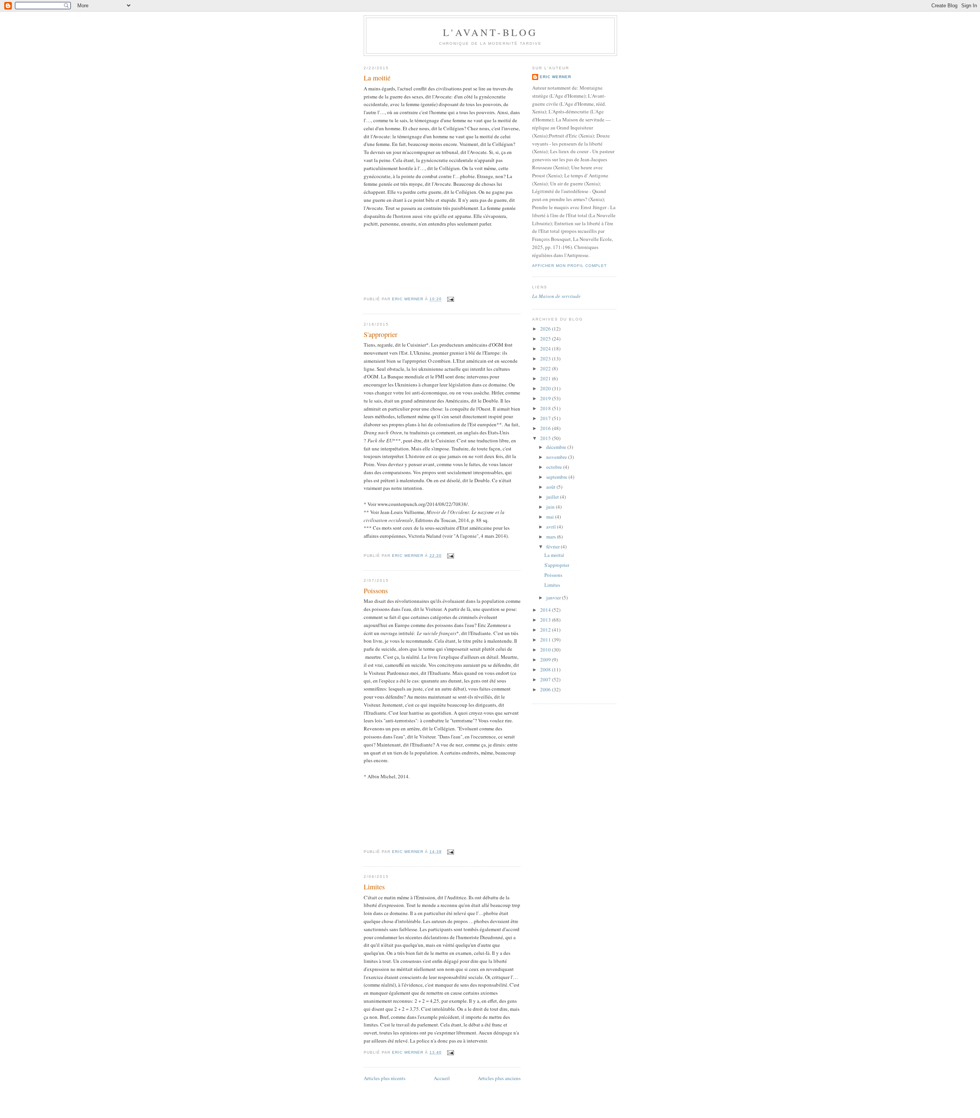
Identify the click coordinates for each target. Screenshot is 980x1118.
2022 (546, 368)
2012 (546, 629)
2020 (546, 388)
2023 (546, 358)
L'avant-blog (490, 32)
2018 (546, 408)
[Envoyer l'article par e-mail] (450, 299)
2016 (546, 428)
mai (550, 516)
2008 (546, 669)
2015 (546, 438)
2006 (546, 689)
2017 (546, 418)
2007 (546, 679)
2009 (546, 659)
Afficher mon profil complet (569, 266)
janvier (554, 597)
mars (551, 536)
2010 (546, 649)
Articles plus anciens (499, 1078)
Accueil (442, 1078)
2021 (546, 378)
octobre (554, 466)
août (551, 486)
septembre (557, 476)
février (553, 546)
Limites (374, 886)
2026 (546, 328)
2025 (546, 338)
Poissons (376, 590)
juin (551, 506)
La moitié (377, 77)
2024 (546, 348)
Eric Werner (555, 77)
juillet (553, 496)
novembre (557, 456)
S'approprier (380, 334)
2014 (546, 609)
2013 (546, 619)
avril (551, 526)
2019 (546, 398)
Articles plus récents (384, 1078)
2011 (546, 639)
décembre (556, 447)
